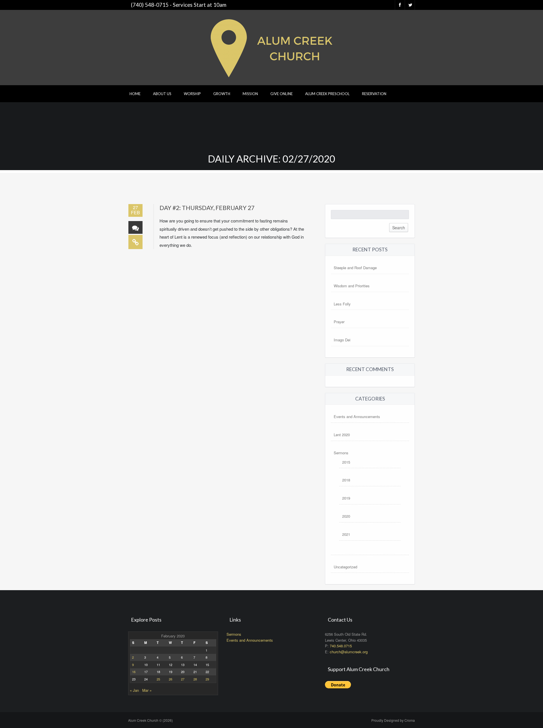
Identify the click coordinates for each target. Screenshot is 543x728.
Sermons (341, 452)
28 (195, 679)
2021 (346, 534)
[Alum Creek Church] (271, 47)
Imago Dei (342, 339)
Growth (221, 93)
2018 (346, 480)
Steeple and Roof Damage (355, 267)
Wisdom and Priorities (352, 285)
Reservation (374, 93)
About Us (162, 93)
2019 (346, 498)
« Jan (134, 690)
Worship (192, 93)
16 (133, 671)
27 (182, 679)
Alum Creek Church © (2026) (150, 720)
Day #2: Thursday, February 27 (207, 207)
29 (207, 679)
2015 (346, 462)
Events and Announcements (357, 416)
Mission (250, 93)
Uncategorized (345, 566)
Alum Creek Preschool (327, 93)
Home (135, 93)
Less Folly (342, 304)
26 (170, 679)
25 (158, 679)
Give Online (281, 93)
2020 (346, 516)
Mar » (147, 690)
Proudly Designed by (393, 720)
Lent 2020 (342, 434)
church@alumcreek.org (349, 651)
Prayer (339, 321)
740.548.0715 (341, 645)
